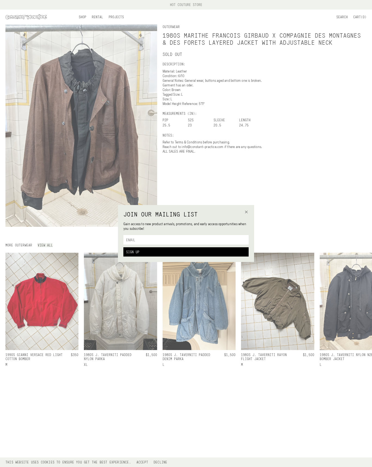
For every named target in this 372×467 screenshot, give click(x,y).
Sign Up (132, 252)
